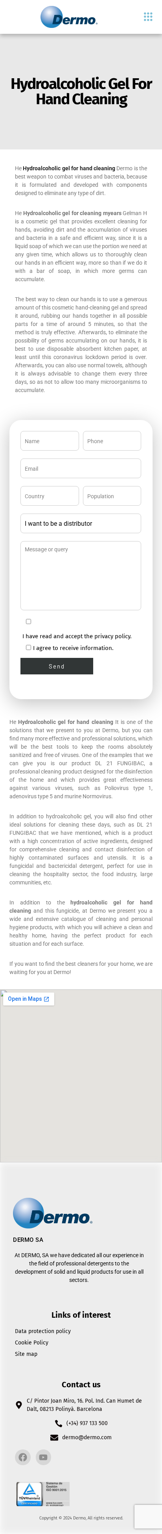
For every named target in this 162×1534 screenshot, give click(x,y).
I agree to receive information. (73, 648)
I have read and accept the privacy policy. (77, 636)
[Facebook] (23, 1457)
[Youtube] (44, 1457)
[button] (148, 17)
